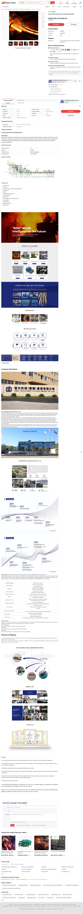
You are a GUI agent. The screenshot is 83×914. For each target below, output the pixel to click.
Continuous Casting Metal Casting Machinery (11, 888)
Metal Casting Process (67, 894)
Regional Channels (57, 904)
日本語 (56, 906)
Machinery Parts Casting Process (9, 897)
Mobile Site (70, 904)
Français (24, 906)
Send (12, 825)
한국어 (52, 906)
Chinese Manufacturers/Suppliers (26, 904)
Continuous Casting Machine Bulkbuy (63, 897)
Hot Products (9, 904)
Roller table (64, 869)
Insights (74, 904)
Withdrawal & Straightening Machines (49, 869)
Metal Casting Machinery (36, 9)
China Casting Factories (7, 894)
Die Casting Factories (19, 894)
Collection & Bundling (25, 871)
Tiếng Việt (71, 906)
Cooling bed (3, 869)
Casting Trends (50, 897)
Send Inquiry (56, 24)
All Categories (6, 6)
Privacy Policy (60, 908)
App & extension (66, 6)
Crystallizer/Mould (65, 871)
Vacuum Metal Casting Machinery (72, 885)
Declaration (55, 908)
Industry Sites (49, 904)
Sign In (50, 94)
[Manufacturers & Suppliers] (8, 2)
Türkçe (67, 906)
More (2, 900)
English (11, 906)
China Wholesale (36, 904)
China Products (16, 904)
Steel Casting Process (56, 894)
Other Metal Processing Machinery (9, 885)
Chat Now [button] (74, 24)
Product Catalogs (19, 864)
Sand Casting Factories (30, 894)
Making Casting (21, 897)
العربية (48, 906)
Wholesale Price (43, 904)
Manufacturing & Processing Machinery (12, 9)
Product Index (63, 904)
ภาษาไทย (62, 906)
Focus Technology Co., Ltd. (33, 908)
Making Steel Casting (31, 897)
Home (2, 9)
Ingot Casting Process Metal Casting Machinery (52, 885)
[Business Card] (79, 106)
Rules (81, 6)
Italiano (35, 906)
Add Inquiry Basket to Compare (24, 48)
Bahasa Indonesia (77, 906)
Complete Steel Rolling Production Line (9, 866)
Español (15, 906)
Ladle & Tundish (45, 871)
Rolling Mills (44, 866)
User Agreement (49, 908)
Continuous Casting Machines (27, 866)
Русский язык (29, 906)
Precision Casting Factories (43, 894)
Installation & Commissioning (67, 866)
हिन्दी (59, 906)
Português (20, 906)
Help (59, 6)
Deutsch (39, 906)
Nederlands (44, 906)
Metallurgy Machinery (23, 885)
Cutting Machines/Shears (6, 871)
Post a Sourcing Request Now (38, 825)
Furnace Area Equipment (26, 869)
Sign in (80, 3)
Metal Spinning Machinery (35, 885)
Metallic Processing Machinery (25, 9)
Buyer (53, 6)
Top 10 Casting (42, 897)
